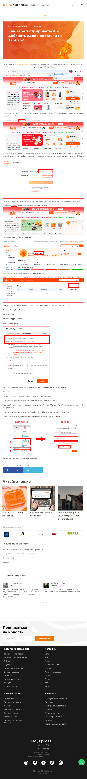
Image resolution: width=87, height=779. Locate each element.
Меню (26, 5)
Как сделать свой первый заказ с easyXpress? (19, 554)
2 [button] (43, 602)
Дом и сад (8, 676)
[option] (12, 534)
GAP (47, 686)
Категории (44, 16)
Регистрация (77, 5)
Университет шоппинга (55, 706)
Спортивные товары (13, 668)
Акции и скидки (52, 713)
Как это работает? (53, 717)
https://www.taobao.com (23, 64)
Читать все (7, 562)
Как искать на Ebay (9, 558)
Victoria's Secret (52, 665)
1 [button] (40, 602)
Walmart (48, 668)
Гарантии (49, 702)
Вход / (71, 5)
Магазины (8, 706)
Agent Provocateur (53, 672)
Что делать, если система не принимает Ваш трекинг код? (23, 549)
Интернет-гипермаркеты (15, 657)
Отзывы (48, 709)
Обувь (7, 661)
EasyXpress (48, 771)
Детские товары (11, 672)
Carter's (48, 679)
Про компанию (11, 699)
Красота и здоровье (13, 679)
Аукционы (8, 683)
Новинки (37, 26)
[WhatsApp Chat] (81, 762)
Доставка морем (11, 713)
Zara (47, 683)
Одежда (7, 665)
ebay (47, 657)
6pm (47, 654)
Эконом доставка (12, 709)
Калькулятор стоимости (56, 699)
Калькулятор (46, 5)
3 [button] (46, 602)
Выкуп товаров (11, 717)
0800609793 (43, 745)
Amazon (48, 661)
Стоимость (34, 5)
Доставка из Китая (12, 702)
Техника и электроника (14, 654)
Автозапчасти (10, 686)
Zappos (48, 676)
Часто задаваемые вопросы (57, 724)
